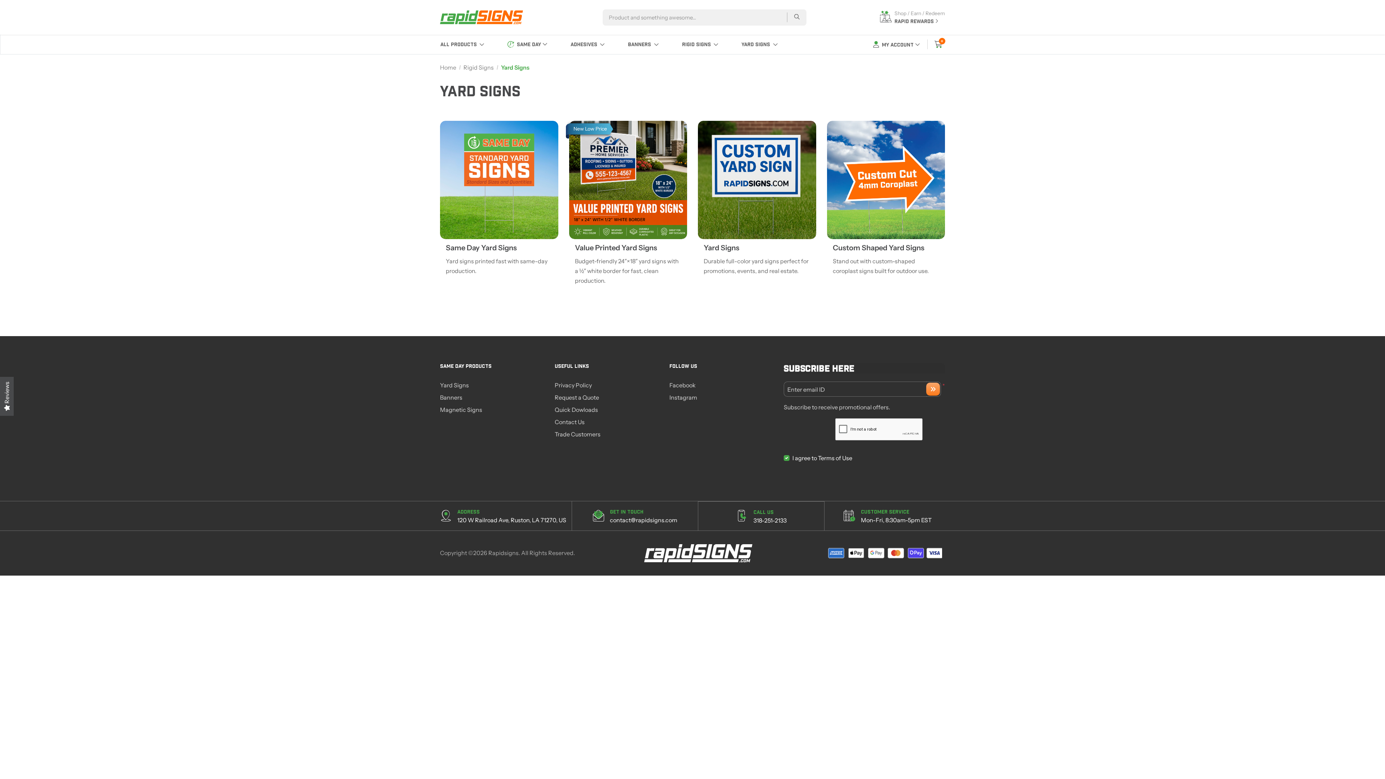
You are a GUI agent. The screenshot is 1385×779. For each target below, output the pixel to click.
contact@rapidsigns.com (643, 520)
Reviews (6, 393)
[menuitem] (462, 44)
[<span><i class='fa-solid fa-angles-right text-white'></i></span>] (933, 389)
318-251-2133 (770, 520)
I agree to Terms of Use (822, 458)
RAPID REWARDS (914, 21)
